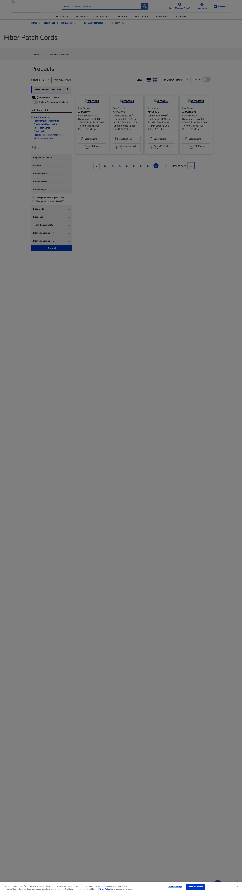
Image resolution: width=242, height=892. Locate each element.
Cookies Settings (175, 886)
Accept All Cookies (195, 886)
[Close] (237, 887)
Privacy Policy (104, 889)
